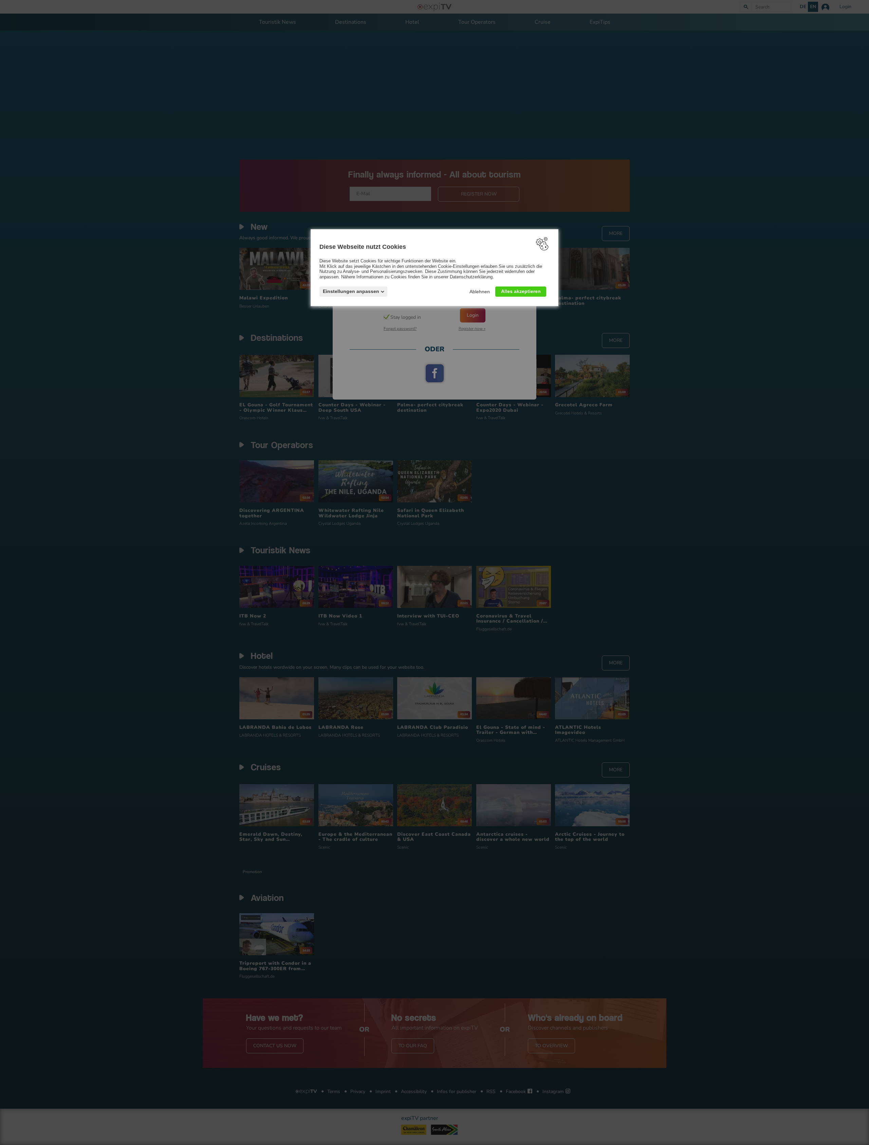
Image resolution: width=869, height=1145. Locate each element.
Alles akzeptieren (521, 291)
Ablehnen (479, 291)
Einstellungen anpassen (351, 291)
